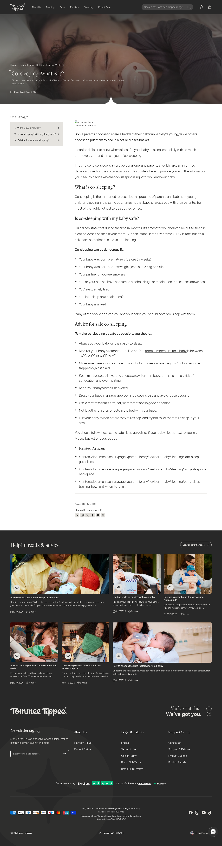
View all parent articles (194, 545)
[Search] (189, 7)
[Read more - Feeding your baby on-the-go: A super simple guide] (170, 587)
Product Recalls (177, 762)
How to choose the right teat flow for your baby (138, 666)
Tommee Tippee (25, 833)
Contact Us (174, 742)
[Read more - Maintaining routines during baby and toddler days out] (68, 656)
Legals (125, 742)
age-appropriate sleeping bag (131, 395)
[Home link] (17, 7)
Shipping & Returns (179, 749)
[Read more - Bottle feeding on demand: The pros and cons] (17, 588)
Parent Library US (29, 65)
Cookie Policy (129, 755)
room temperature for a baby (166, 351)
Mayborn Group (82, 742)
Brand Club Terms (131, 762)
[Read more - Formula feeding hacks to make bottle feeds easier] (17, 656)
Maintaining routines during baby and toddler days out (81, 667)
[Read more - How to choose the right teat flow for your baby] (119, 656)
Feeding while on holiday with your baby (134, 597)
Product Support (177, 755)
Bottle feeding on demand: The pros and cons (34, 597)
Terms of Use (128, 749)
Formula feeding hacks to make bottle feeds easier (33, 667)
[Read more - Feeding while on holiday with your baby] (119, 587)
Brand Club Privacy (132, 768)
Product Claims (82, 749)
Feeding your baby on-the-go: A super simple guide (184, 598)
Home (13, 65)
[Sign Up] (64, 753)
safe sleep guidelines (133, 433)
